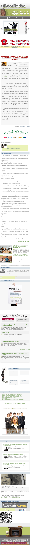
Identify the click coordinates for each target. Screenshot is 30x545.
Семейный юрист (22, 319)
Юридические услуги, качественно (10, 341)
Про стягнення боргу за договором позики (13, 454)
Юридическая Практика (25, 126)
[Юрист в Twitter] (21, 510)
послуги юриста (5, 398)
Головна (4, 18)
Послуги (11, 18)
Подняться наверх (25, 512)
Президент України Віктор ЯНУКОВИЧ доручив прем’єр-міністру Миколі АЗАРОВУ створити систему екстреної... (13, 382)
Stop (15, 35)
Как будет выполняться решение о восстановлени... (13, 399)
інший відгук (5, 278)
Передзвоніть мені (20, 543)
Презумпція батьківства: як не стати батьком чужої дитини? (14, 218)
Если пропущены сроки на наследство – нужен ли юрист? (14, 228)
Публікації (18, 18)
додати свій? (20, 278)
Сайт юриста (6, 539)
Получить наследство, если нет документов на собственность (14, 195)
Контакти (26, 18)
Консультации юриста (22, 321)
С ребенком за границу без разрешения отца (11, 183)
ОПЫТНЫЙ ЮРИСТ (20, 403)
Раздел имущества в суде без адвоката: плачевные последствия (15, 229)
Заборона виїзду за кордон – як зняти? (10, 171)
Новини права (23, 64)
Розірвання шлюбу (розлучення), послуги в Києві (14, 363)
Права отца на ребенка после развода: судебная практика (14, 238)
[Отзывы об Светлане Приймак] (3, 271)
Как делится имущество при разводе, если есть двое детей (14, 203)
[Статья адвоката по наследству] (11, 28)
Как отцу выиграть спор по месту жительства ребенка (13, 201)
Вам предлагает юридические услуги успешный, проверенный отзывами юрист (20, 255)
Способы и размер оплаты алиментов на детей (12, 394)
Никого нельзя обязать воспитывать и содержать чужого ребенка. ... (24, 372)
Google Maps (9, 510)
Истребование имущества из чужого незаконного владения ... (24, 381)
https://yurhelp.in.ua (5, 497)
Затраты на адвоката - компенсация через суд (11, 219)
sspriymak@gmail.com (15, 497)
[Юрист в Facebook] (23, 510)
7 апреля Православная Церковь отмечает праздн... (13, 395)
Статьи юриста (8, 319)
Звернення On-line (7, 543)
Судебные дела (8, 321)
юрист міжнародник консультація (9, 397)
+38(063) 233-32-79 (20, 11)
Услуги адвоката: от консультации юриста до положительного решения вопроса (20, 246)
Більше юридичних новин (24, 241)
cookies (22, 541)
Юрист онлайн (5, 332)
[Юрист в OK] (25, 510)
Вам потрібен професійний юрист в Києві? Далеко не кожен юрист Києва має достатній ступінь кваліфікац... (13, 373)
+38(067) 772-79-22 (20, 14)
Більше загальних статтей (24, 349)
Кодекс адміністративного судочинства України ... (12, 396)
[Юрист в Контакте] (19, 510)
